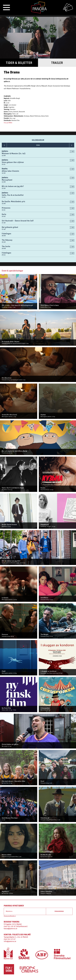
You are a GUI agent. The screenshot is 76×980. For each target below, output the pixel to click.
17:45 (3, 229)
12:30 (3, 173)
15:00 (4, 203)
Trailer (57, 63)
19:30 (4, 242)
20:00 (4, 248)
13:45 (3, 197)
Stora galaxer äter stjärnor (13, 162)
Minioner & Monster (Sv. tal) (13, 153)
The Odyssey (7, 240)
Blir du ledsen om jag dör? (13, 186)
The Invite (6, 246)
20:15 (3, 255)
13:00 (4, 182)
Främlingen (6, 233)
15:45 (3, 216)
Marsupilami (7, 180)
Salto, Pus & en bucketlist (13, 195)
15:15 (3, 210)
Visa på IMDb (8, 123)
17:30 (3, 223)
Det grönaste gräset (10, 227)
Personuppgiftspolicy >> (10, 916)
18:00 (4, 235)
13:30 (3, 188)
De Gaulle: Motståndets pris (13, 201)
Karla (4, 214)
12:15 (3, 164)
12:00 (4, 155)
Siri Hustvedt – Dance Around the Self (17, 220)
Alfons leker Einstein (10, 171)
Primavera (6, 208)
